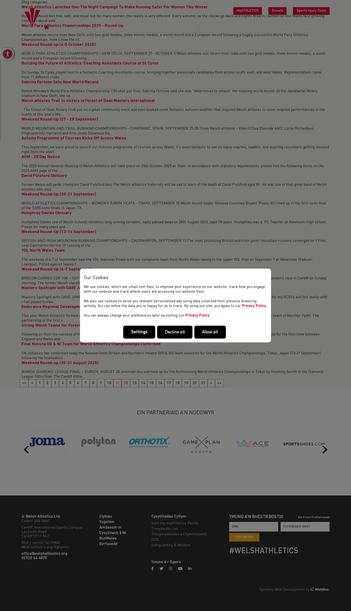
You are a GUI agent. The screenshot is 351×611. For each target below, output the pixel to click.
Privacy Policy (254, 306)
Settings (139, 332)
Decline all (175, 332)
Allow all (210, 332)
